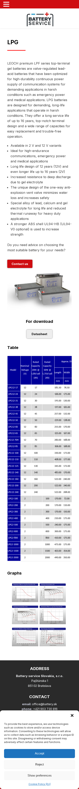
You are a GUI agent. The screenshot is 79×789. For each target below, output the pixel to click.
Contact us (20, 264)
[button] (72, 715)
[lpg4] (53, 623)
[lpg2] (53, 601)
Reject (39, 764)
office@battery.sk (44, 704)
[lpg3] (25, 623)
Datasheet (39, 334)
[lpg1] (25, 601)
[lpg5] (25, 645)
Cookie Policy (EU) (40, 784)
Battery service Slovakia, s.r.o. (39, 676)
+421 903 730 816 (45, 709)
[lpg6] (53, 645)
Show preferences (40, 775)
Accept (39, 753)
